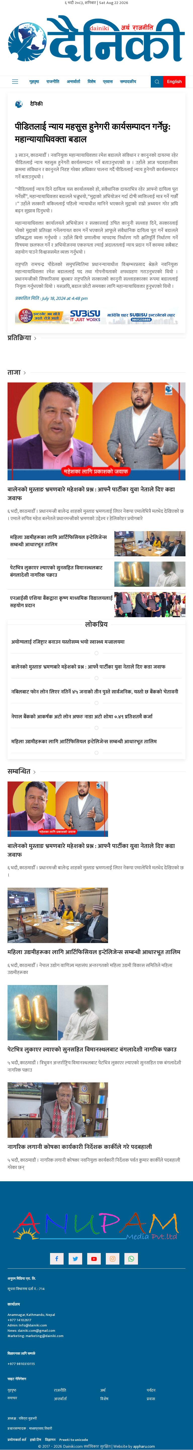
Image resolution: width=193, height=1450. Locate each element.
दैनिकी (36, 104)
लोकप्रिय (96, 624)
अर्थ (102, 1390)
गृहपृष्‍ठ (12, 1390)
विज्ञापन (50, 1440)
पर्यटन (151, 1390)
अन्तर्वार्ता (73, 81)
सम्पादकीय (128, 81)
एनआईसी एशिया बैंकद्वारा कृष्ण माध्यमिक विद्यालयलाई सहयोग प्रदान (61, 602)
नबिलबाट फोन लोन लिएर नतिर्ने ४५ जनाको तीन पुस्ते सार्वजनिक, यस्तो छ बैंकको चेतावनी (94, 692)
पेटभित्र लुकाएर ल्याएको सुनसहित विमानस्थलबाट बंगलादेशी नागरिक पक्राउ (56, 571)
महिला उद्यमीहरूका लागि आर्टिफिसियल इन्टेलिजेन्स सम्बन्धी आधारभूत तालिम (58, 541)
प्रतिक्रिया (19, 338)
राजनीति (52, 81)
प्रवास (108, 81)
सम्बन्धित (20, 771)
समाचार (12, 1398)
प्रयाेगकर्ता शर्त (17, 1440)
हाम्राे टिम (35, 1440)
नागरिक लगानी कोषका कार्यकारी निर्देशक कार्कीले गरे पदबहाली (80, 1147)
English (174, 81)
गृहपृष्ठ (34, 81)
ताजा (14, 372)
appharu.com (144, 1446)
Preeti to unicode (73, 1440)
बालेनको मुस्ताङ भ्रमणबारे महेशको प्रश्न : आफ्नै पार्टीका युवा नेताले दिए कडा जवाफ (91, 494)
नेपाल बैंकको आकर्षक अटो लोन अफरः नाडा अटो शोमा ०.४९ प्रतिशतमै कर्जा (82, 717)
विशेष (91, 81)
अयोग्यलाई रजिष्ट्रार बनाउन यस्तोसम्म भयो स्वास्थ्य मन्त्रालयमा (68, 642)
